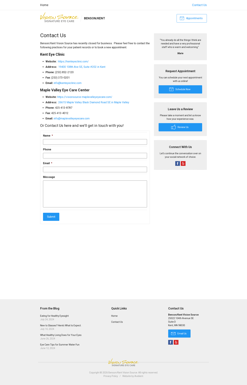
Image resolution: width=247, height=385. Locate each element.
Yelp (183, 163)
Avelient (138, 376)
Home (44, 5)
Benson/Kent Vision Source (122, 372)
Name (48, 135)
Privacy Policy (111, 376)
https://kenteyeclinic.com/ (73, 61)
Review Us (183, 127)
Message (49, 177)
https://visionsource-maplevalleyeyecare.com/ (84, 97)
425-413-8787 (63, 107)
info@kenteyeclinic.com (67, 83)
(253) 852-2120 (64, 72)
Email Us (182, 333)
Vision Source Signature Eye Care (123, 362)
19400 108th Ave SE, (71, 66)
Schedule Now (183, 89)
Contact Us (199, 5)
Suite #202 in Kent (94, 66)
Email (47, 163)
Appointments (194, 18)
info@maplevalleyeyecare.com (72, 118)
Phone (47, 149)
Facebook (177, 163)
